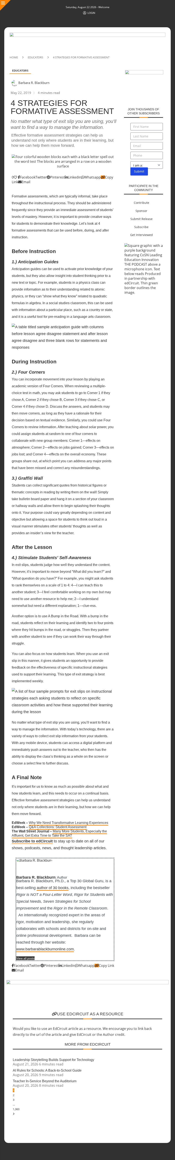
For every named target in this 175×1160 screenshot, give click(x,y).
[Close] (5, 5)
